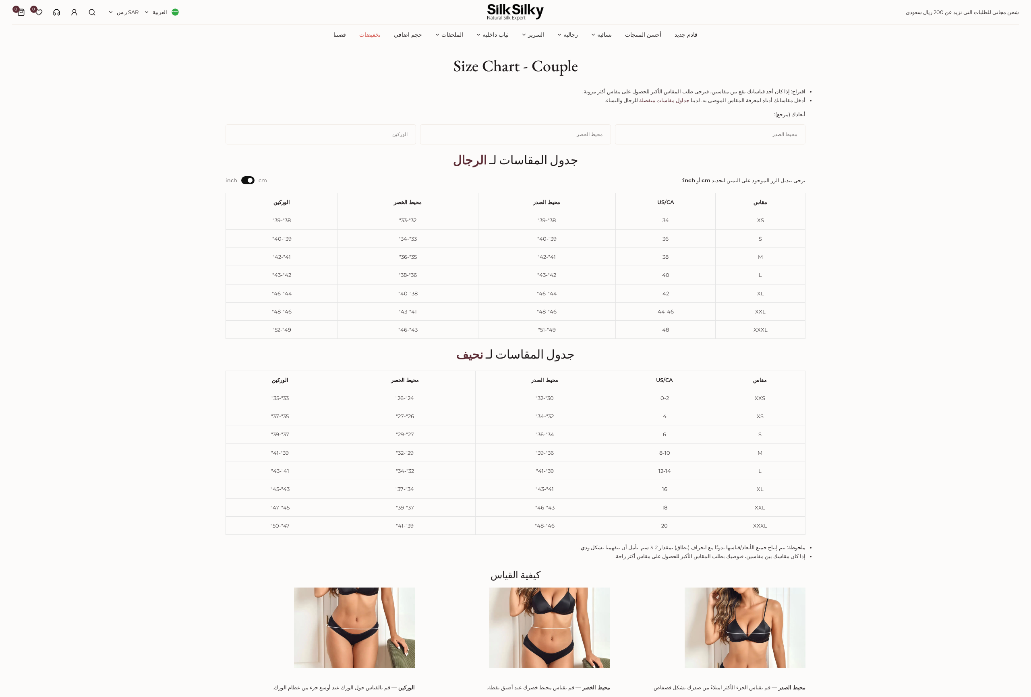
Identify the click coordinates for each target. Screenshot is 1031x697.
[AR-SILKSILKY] (515, 12)
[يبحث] (92, 12)
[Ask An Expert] (56, 12)
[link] (56, 12)
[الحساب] (74, 12)
